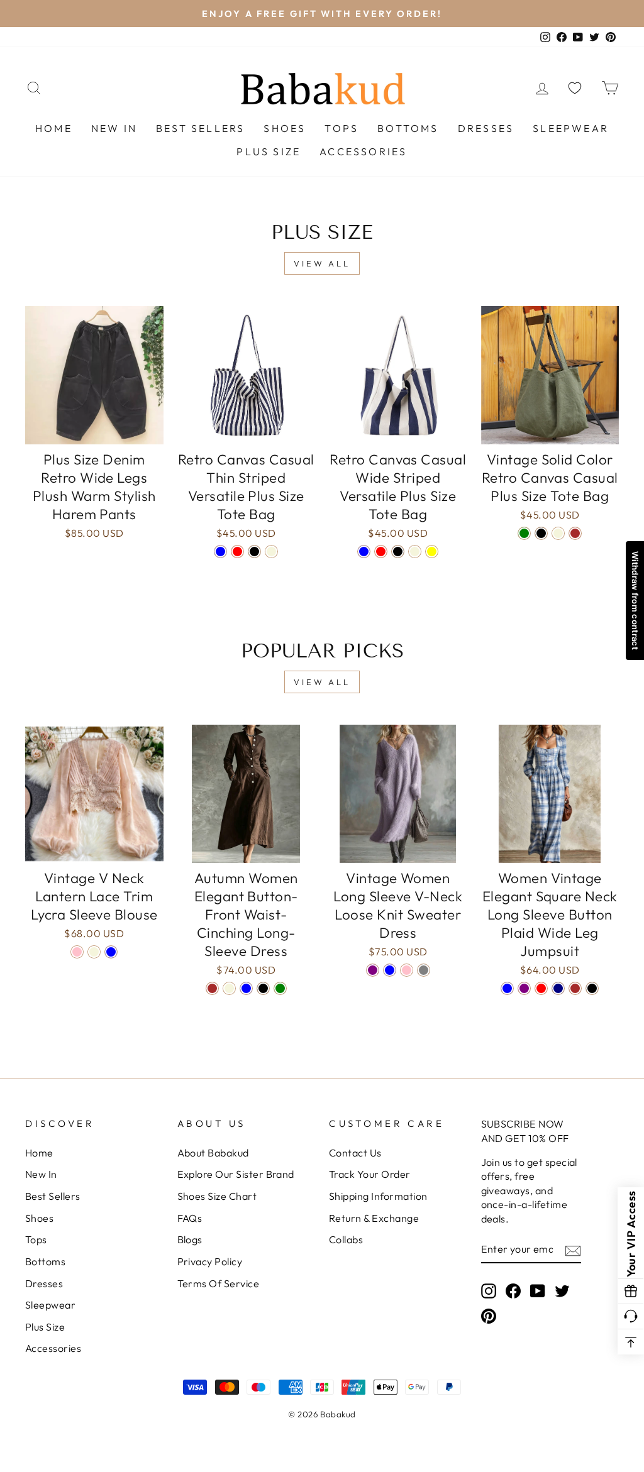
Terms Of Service (218, 1283)
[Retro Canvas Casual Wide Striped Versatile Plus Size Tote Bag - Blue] (364, 551)
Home (53, 128)
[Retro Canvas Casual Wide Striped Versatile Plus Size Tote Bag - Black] (398, 551)
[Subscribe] (573, 1249)
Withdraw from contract (635, 600)
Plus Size (268, 151)
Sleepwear (571, 128)
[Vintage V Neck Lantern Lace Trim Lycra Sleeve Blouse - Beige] (94, 952)
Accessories (363, 151)
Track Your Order (370, 1174)
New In (114, 128)
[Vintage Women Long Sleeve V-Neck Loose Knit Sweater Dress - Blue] (390, 970)
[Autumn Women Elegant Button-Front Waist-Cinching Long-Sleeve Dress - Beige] (229, 988)
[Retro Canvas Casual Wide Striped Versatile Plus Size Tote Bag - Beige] (415, 551)
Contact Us (355, 1152)
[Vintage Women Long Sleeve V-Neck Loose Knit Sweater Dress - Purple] (373, 970)
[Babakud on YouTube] (537, 1290)
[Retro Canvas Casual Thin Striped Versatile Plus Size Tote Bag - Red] (237, 551)
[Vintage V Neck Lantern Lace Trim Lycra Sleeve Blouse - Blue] (111, 952)
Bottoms (407, 128)
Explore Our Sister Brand (235, 1174)
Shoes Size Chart (217, 1196)
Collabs (346, 1239)
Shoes (285, 128)
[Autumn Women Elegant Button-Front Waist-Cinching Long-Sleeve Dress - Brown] (212, 988)
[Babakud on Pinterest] (488, 1316)
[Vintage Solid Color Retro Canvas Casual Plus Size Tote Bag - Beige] (558, 533)
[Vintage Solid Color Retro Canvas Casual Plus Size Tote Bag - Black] (541, 533)
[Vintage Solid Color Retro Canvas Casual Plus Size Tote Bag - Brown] (575, 533)
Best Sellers (200, 128)
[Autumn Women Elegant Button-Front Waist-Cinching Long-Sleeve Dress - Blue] (246, 988)
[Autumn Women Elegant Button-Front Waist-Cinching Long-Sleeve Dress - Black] (263, 988)
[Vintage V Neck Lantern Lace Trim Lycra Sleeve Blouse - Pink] (77, 952)
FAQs (190, 1218)
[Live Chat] (630, 1316)
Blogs (190, 1239)
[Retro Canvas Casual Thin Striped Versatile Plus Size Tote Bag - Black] (254, 551)
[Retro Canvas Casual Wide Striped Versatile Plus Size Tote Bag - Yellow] (432, 551)
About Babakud (213, 1152)
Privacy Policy (210, 1261)
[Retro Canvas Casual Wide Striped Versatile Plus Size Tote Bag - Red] (381, 551)
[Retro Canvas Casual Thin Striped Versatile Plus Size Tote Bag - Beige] (271, 551)
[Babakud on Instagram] (488, 1290)
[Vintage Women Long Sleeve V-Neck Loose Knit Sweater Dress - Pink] (407, 970)
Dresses (486, 128)
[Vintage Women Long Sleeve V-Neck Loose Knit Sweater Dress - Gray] (424, 970)
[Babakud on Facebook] (513, 1290)
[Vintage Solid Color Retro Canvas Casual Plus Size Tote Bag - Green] (524, 533)
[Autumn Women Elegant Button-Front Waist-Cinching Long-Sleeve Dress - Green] (280, 988)
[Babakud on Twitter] (562, 1290)
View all (322, 263)
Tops (341, 128)
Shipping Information (378, 1196)
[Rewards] (630, 1291)
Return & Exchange (374, 1218)
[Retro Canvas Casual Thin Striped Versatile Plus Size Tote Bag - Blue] (220, 551)
